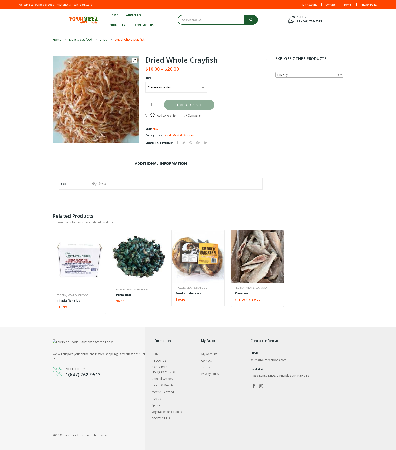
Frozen (61, 295)
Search (251, 20)
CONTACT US (144, 25)
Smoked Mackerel (189, 293)
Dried (103, 39)
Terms (348, 4)
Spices (156, 405)
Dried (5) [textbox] (308, 75)
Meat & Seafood (80, 39)
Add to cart (191, 104)
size (148, 78)
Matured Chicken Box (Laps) (266, 59)
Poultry (156, 398)
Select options (128, 301)
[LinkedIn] (205, 143)
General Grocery (162, 379)
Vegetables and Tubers (167, 412)
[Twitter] (183, 143)
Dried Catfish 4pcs (259, 59)
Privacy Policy (369, 4)
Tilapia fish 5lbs (68, 300)
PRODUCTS (117, 25)
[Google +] (198, 143)
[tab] (161, 164)
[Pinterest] (190, 143)
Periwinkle (124, 295)
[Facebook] (177, 143)
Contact (330, 4)
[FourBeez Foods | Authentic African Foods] (83, 19)
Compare (98, 307)
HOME (113, 15)
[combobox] (309, 75)
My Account (309, 4)
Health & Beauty (163, 385)
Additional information (161, 163)
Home (57, 39)
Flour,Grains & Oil (163, 372)
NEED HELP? (75, 369)
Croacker (241, 293)
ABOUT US (133, 15)
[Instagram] (261, 385)
